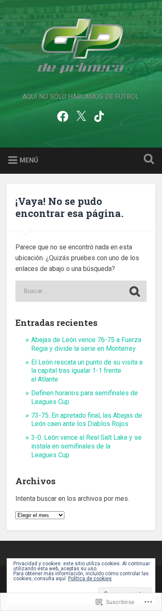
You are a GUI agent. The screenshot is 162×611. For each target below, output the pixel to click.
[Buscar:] (81, 291)
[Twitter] (81, 115)
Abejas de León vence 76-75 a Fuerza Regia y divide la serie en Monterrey (86, 344)
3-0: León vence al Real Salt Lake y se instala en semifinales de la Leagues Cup (86, 446)
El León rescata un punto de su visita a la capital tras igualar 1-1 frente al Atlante (86, 371)
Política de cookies (90, 578)
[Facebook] (62, 115)
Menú (29, 160)
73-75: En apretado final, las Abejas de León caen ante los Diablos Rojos (86, 419)
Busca (147, 160)
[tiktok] (99, 115)
